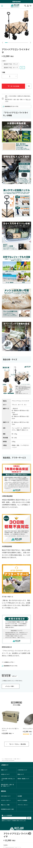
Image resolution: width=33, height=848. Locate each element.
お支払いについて (5, 774)
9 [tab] (26, 42)
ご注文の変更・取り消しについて (8, 779)
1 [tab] (6, 42)
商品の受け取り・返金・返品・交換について (7, 785)
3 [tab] (11, 42)
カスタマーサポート (6, 800)
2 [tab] (8, 42)
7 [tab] (21, 42)
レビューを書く (10, 686)
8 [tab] (24, 42)
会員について (4, 770)
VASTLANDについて (5, 796)
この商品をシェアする (8, 662)
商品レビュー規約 (5, 805)
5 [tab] (16, 42)
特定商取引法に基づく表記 (7, 809)
